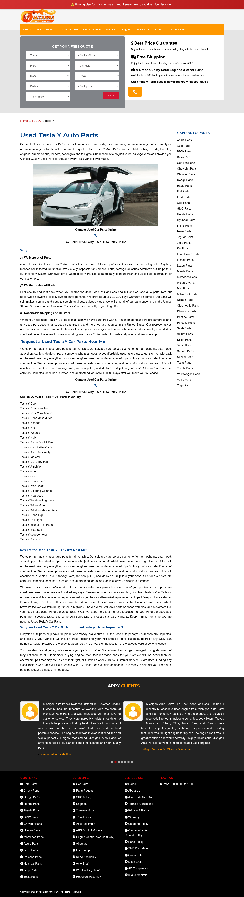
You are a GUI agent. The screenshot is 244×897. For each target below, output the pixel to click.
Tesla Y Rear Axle (31, 495)
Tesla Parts (184, 362)
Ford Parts (183, 197)
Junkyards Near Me (140, 797)
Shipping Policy (138, 824)
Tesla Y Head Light (32, 515)
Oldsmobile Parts (188, 305)
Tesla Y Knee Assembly (35, 452)
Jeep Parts (184, 243)
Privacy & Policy (138, 810)
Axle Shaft (82, 863)
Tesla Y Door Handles (34, 408)
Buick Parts (184, 157)
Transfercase (84, 817)
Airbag (27, 29)
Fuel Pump (83, 850)
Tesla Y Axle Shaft (31, 486)
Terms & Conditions (140, 804)
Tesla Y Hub (28, 437)
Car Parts (82, 784)
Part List (111, 29)
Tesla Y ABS (28, 428)
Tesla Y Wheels (30, 432)
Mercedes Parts (187, 277)
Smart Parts (184, 345)
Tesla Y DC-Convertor (34, 462)
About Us (160, 29)
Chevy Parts (31, 790)
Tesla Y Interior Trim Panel (37, 525)
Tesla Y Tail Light (31, 520)
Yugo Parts (184, 385)
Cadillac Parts (186, 163)
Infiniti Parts (184, 225)
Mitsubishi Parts (187, 294)
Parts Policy (135, 842)
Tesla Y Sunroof (30, 539)
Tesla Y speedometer (33, 534)
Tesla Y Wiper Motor (33, 505)
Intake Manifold (138, 875)
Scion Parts (184, 340)
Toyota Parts (185, 368)
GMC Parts (184, 208)
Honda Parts (185, 214)
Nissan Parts (185, 300)
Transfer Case (69, 29)
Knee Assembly (86, 857)
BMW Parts (184, 151)
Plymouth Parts (186, 311)
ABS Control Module (89, 830)
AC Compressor (138, 868)
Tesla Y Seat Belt (31, 530)
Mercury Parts (186, 283)
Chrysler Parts (186, 174)
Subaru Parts (185, 351)
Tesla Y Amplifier (31, 466)
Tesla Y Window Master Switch (39, 510)
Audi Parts (183, 146)
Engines (127, 29)
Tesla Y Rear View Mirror (36, 418)
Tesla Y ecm (28, 471)
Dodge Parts (185, 180)
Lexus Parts (184, 265)
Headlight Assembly (89, 877)
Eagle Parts (184, 186)
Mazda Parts (185, 271)
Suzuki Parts (185, 357)
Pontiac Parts (185, 317)
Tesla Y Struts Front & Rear (37, 442)
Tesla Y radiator (30, 457)
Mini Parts (183, 288)
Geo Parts (183, 203)
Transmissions (45, 29)
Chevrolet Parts (187, 168)
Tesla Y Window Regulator (37, 500)
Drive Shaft (135, 862)
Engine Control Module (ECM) (95, 837)
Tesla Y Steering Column (36, 491)
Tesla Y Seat (28, 476)
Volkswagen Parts (188, 374)
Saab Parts (184, 328)
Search (111, 95)
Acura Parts (184, 140)
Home (24, 121)
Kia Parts (183, 248)
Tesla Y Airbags (30, 423)
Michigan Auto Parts (49, 892)
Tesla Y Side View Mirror (35, 413)
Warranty (143, 29)
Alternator (82, 843)
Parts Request (85, 790)
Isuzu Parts (184, 231)
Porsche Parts (186, 322)
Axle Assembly (92, 29)
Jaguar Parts (185, 237)
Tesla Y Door (28, 403)
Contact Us (178, 29)
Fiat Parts (183, 191)
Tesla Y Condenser (32, 481)
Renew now (130, 4)
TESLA (36, 121)
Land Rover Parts (188, 254)
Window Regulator (88, 870)
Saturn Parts (185, 334)
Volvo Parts (184, 380)
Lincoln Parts (185, 260)
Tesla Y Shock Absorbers (36, 447)
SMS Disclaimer (138, 848)
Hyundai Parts (186, 220)
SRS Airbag (83, 797)
